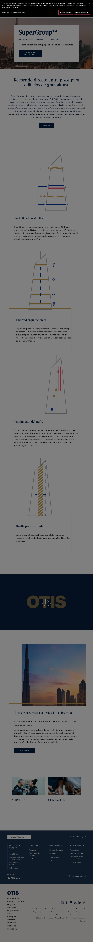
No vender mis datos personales (13, 12)
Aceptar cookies (65, 12)
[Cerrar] (89, 3)
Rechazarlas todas (81, 12)
